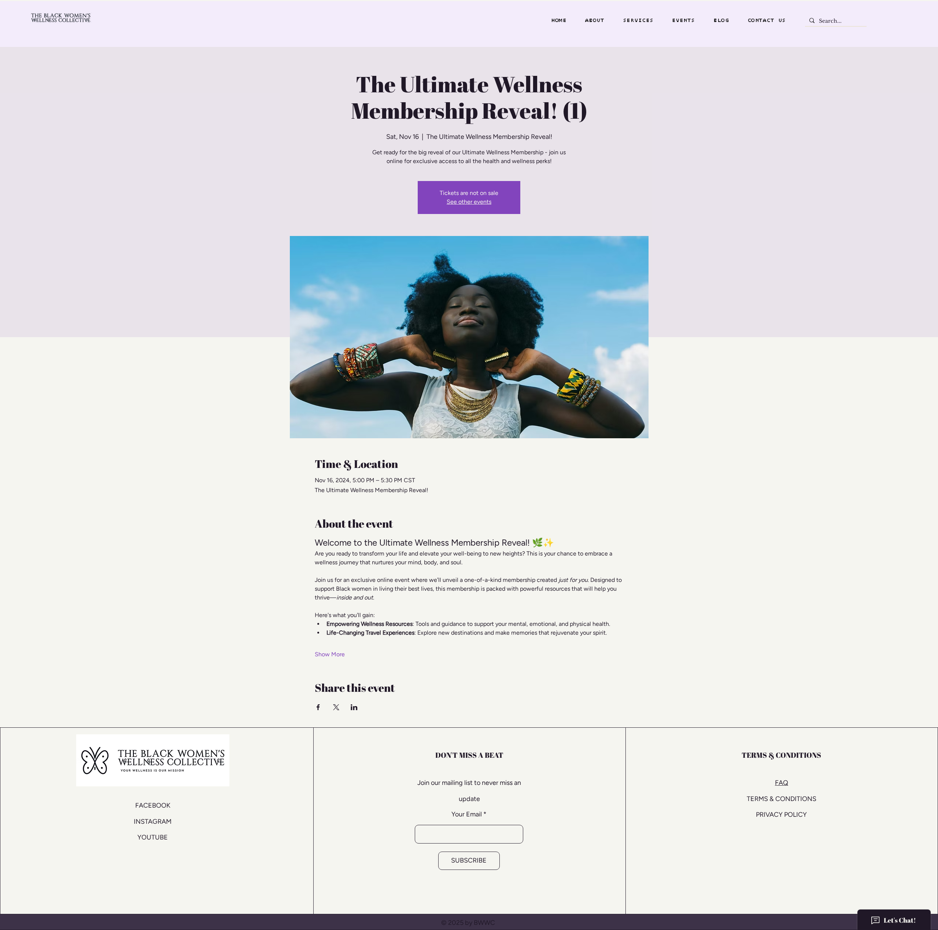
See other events (469, 201)
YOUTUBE (152, 837)
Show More (330, 654)
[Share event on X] (336, 707)
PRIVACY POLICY (781, 815)
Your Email (466, 814)
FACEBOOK (152, 805)
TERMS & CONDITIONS (781, 799)
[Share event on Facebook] (318, 707)
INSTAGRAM (152, 822)
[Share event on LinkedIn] (354, 707)
